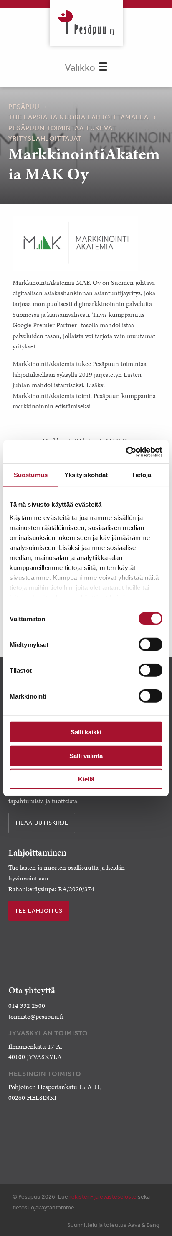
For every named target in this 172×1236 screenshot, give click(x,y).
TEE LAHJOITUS (39, 910)
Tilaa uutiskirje (41, 822)
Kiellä (86, 779)
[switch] (150, 644)
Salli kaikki (86, 732)
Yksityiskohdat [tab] (86, 474)
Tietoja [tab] (142, 474)
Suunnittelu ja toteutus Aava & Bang (113, 1225)
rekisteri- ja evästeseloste (103, 1196)
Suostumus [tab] (31, 474)
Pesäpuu (86, 23)
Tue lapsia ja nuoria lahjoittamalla (78, 117)
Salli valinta (86, 755)
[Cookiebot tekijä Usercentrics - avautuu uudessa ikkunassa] (125, 451)
